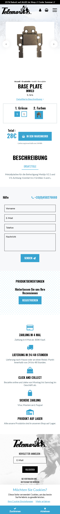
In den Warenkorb (37, 136)
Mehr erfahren (43, 501)
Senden (28, 258)
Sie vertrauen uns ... (30, 478)
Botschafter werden (30, 481)
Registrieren (30, 300)
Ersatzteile (26, 81)
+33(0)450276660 (46, 197)
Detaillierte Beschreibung (29, 99)
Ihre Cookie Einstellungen (20, 501)
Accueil (17, 81)
